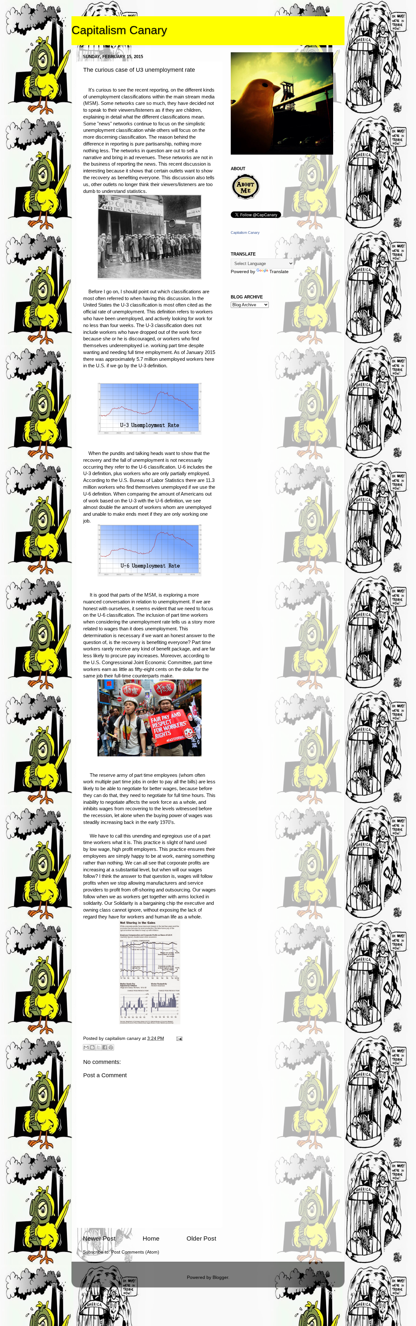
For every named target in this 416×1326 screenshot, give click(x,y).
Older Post (201, 1238)
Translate (279, 271)
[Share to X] (98, 1047)
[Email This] (86, 1047)
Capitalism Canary (119, 30)
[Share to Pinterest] (111, 1047)
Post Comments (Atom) (135, 1252)
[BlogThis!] (92, 1047)
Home (151, 1238)
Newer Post (99, 1238)
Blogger (220, 1277)
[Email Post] (178, 1038)
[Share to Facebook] (104, 1047)
